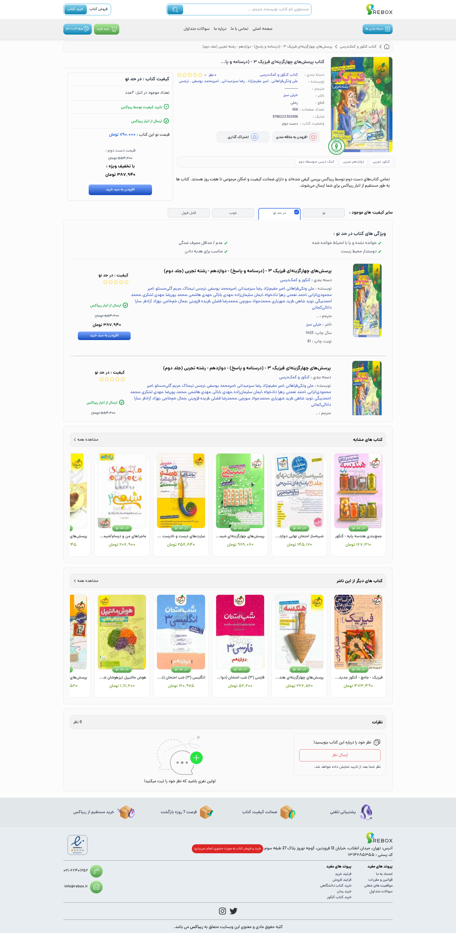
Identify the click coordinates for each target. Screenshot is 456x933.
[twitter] (234, 911)
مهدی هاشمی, (199, 295)
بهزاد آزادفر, (151, 301)
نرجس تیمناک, (193, 289)
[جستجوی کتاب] (175, 9)
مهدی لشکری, (152, 295)
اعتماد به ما (384, 874)
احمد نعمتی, (295, 295)
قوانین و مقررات (380, 880)
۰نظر (212, 75)
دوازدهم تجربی (353, 162)
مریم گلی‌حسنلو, (167, 289)
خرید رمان (344, 891)
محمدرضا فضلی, (224, 301)
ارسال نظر (340, 755)
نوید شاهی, (303, 301)
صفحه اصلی (262, 29)
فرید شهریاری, (281, 301)
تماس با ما (239, 29)
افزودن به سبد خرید (120, 189)
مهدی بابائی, (222, 295)
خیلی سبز (290, 95)
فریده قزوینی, (198, 301)
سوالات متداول (197, 29)
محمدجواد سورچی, (254, 301)
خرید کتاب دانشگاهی (336, 886)
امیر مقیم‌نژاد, (257, 81)
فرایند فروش (342, 880)
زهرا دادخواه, (274, 295)
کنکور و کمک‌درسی (295, 280)
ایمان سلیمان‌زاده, (248, 295)
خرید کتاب (75, 9)
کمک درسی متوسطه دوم (316, 162)
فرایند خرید (343, 874)
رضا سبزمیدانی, (232, 81)
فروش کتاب (98, 9)
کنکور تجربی (381, 162)
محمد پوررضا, (175, 295)
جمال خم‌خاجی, (174, 301)
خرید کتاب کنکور (339, 897)
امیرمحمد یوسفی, (204, 81)
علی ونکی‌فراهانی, (284, 81)
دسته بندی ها (374, 29)
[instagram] (222, 911)
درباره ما (220, 29)
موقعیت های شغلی (378, 886)
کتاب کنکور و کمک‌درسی (279, 75)
